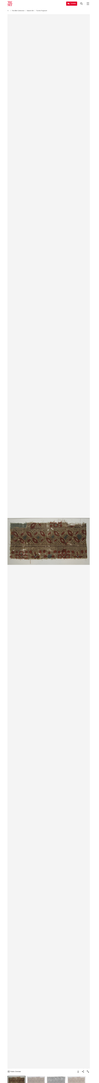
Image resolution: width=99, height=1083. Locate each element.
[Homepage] (9, 3)
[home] (8, 11)
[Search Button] (81, 4)
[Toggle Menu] (88, 4)
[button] (48, 541)
